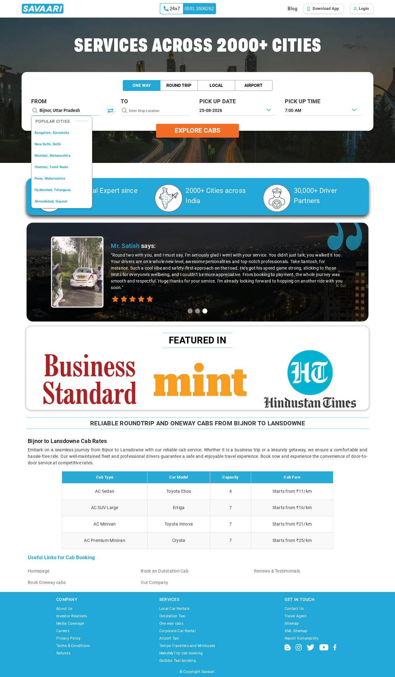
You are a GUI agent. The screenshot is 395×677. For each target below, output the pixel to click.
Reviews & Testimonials (277, 570)
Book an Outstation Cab (165, 570)
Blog (292, 8)
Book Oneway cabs (47, 582)
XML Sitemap (296, 631)
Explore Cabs (197, 130)
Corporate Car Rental (177, 631)
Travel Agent (295, 616)
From (39, 101)
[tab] (190, 311)
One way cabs (171, 623)
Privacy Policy (68, 638)
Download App (326, 8)
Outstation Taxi (172, 616)
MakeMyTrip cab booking (181, 653)
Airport (253, 85)
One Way (141, 85)
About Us (64, 609)
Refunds (63, 653)
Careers (62, 631)
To (124, 101)
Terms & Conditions (73, 646)
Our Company (154, 582)
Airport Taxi (169, 638)
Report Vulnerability (302, 638)
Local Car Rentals (174, 609)
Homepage (38, 570)
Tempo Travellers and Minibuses (187, 646)
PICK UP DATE (217, 101)
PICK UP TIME (303, 101)
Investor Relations (71, 616)
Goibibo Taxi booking (177, 660)
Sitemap (292, 623)
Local (216, 85)
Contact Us (294, 609)
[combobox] (323, 110)
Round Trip (178, 85)
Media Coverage (70, 623)
